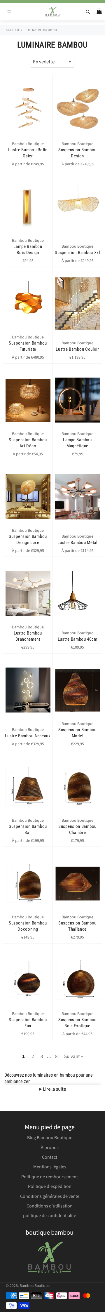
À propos (50, 1147)
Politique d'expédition (49, 1186)
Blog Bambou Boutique (49, 1137)
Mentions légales (49, 1167)
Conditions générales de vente (49, 1196)
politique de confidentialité (49, 1215)
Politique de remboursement (49, 1177)
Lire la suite (54, 1089)
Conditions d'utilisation (50, 1206)
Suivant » (73, 1056)
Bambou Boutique (35, 1285)
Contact (49, 1157)
